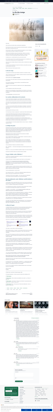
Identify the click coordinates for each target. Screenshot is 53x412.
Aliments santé (22, 392)
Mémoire (26, 8)
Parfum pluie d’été (22, 310)
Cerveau (11, 289)
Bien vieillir (17, 8)
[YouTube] (47, 3)
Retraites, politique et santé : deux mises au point (42, 73)
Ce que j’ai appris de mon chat (42, 75)
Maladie (14, 289)
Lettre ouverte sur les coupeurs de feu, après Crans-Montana (43, 65)
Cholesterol (40, 392)
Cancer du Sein (37, 391)
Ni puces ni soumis (41, 70)
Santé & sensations (23, 309)
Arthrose (21, 399)
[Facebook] (45, 3)
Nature (20, 289)
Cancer (43, 390)
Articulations (21, 401)
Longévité (20, 8)
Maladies (23, 8)
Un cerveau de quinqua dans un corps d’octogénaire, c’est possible (40, 311)
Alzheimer (14, 8)
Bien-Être (40, 390)
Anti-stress (21, 398)
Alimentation (21, 389)
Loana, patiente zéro (7, 310)
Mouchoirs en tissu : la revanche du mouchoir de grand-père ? (43, 68)
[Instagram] (46, 3)
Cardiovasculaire (42, 391)
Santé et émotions (30, 8)
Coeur (44, 392)
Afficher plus (36, 396)
